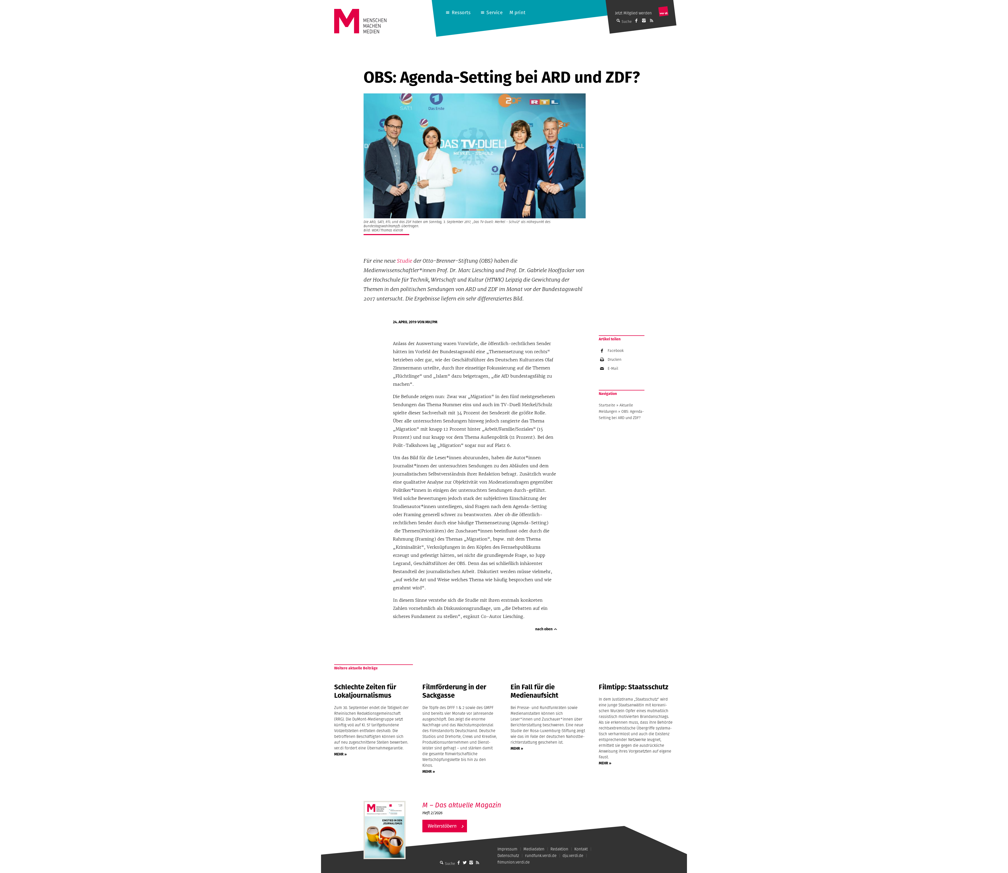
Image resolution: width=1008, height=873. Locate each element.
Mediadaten (533, 849)
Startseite (607, 405)
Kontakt (581, 849)
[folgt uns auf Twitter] (465, 862)
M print (518, 12)
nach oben (544, 629)
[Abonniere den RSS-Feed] (651, 20)
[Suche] (442, 862)
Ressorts (461, 12)
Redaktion (559, 849)
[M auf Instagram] (644, 20)
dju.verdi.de (573, 855)
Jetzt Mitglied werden (633, 13)
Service (494, 12)
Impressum (507, 849)
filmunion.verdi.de (513, 862)
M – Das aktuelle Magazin (461, 805)
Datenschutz (508, 855)
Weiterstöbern (442, 826)
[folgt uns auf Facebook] (458, 862)
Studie (404, 260)
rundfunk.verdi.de (540, 855)
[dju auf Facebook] (636, 20)
